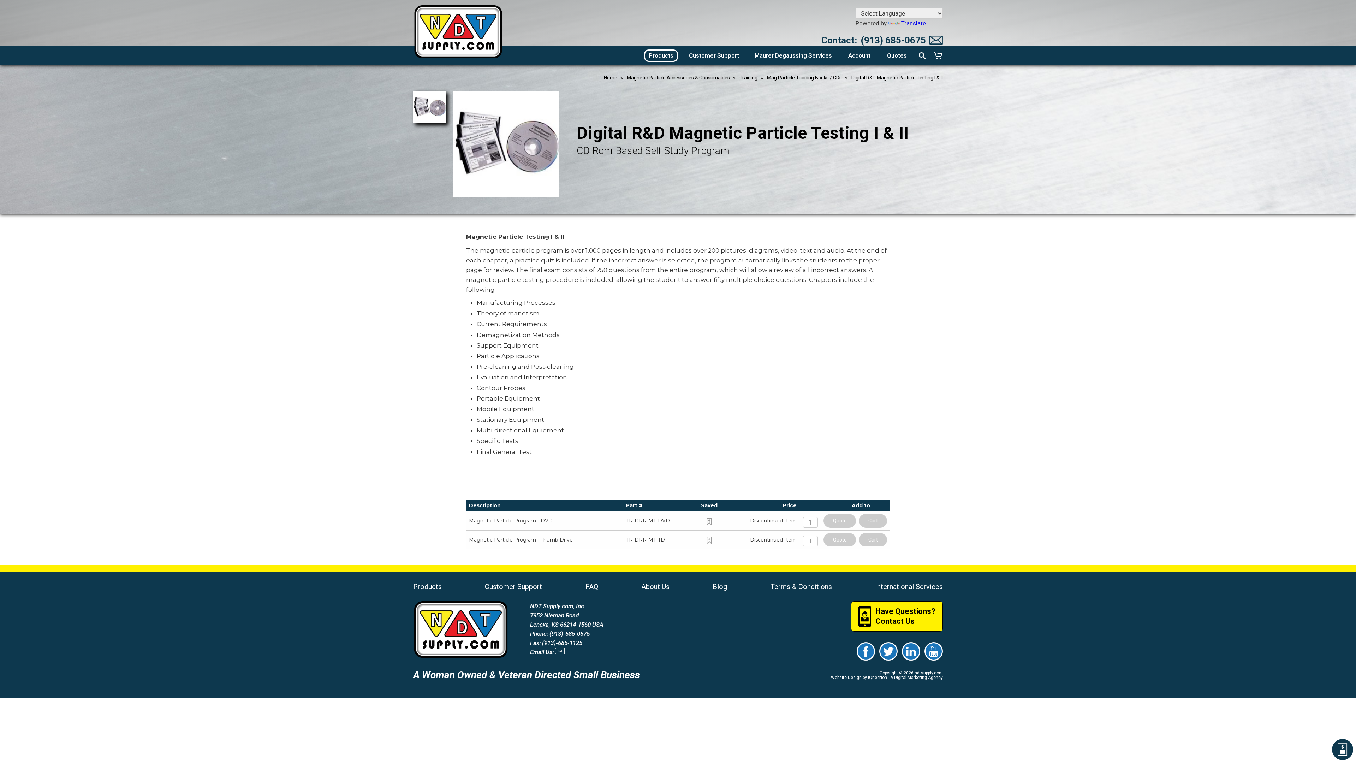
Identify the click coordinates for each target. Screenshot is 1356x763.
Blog (720, 586)
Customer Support (513, 586)
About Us (655, 586)
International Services (909, 586)
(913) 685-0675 (893, 40)
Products (427, 586)
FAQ (591, 586)
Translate (913, 23)
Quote (840, 521)
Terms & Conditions (801, 586)
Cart (873, 521)
